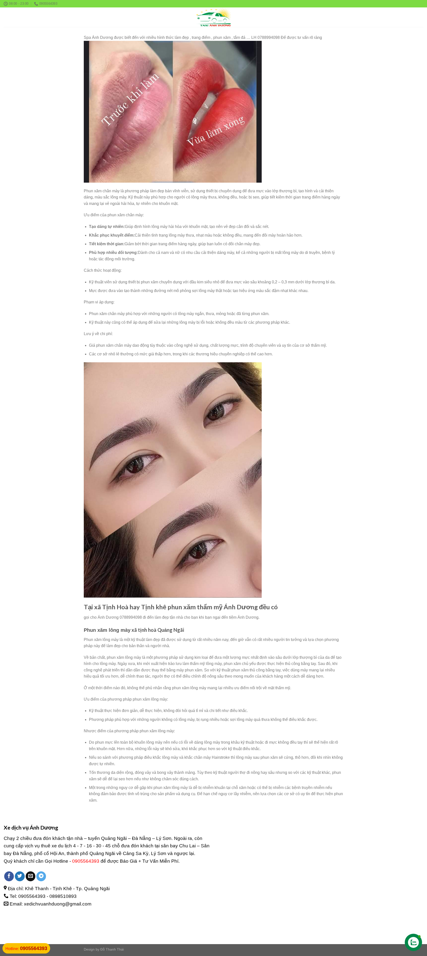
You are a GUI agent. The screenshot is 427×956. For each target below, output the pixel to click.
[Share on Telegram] (41, 876)
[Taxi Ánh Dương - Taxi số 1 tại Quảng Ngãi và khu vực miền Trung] (213, 17)
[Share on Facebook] (9, 876)
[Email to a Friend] (31, 876)
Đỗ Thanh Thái (112, 949)
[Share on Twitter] (20, 876)
